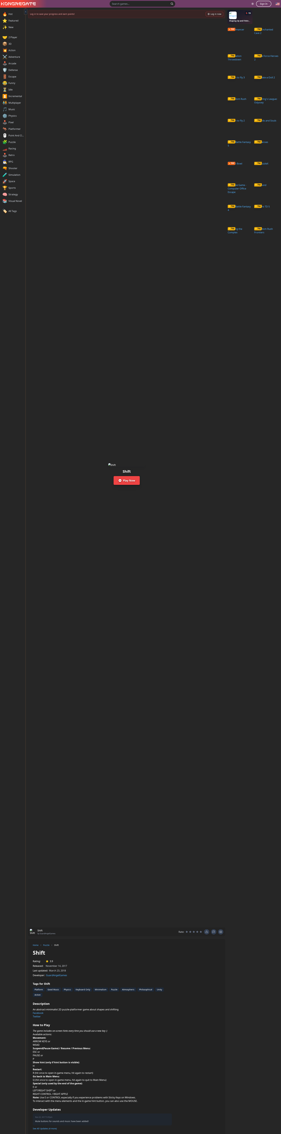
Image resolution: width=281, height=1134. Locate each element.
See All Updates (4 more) (45, 1128)
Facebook (38, 1013)
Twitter (37, 1016)
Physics (67, 989)
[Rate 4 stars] (197, 931)
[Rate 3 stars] (193, 931)
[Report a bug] (206, 931)
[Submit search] (172, 3)
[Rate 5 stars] (200, 931)
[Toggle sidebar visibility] (26, 12)
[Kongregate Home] (18, 3)
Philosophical (145, 989)
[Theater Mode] (220, 931)
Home (35, 945)
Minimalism (100, 989)
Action (38, 994)
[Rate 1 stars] (186, 931)
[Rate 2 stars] (190, 931)
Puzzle (46, 945)
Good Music (53, 989)
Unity (159, 989)
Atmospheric (128, 989)
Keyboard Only (83, 989)
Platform (39, 989)
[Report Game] (213, 931)
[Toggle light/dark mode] (252, 3)
